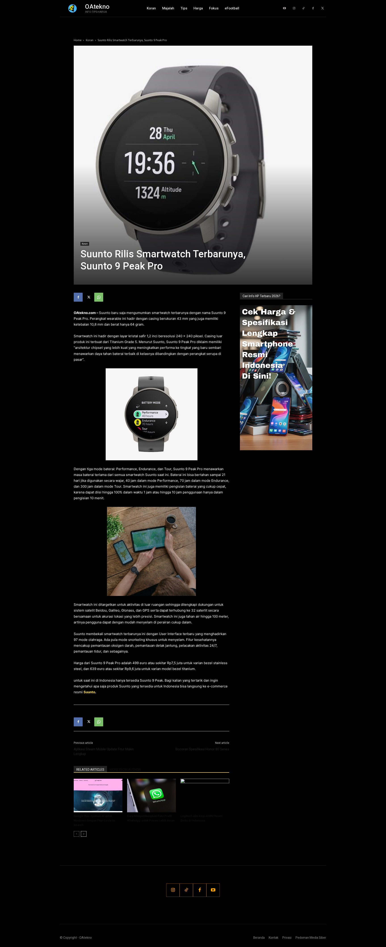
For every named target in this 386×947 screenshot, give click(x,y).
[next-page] (83, 834)
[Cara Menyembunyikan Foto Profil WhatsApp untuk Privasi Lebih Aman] (151, 795)
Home (78, 40)
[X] (88, 297)
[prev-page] (76, 834)
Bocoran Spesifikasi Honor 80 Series (202, 749)
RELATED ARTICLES (90, 769)
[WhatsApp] (98, 297)
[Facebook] (313, 8)
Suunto (89, 692)
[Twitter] (322, 8)
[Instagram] (294, 8)
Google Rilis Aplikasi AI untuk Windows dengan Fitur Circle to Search (94, 820)
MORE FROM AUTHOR (125, 769)
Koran (89, 40)
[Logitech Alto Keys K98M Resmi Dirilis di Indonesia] (204, 795)
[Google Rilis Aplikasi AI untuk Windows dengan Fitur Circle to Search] (98, 795)
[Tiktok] (303, 8)
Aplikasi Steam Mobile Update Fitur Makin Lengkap (104, 751)
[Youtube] (284, 8)
